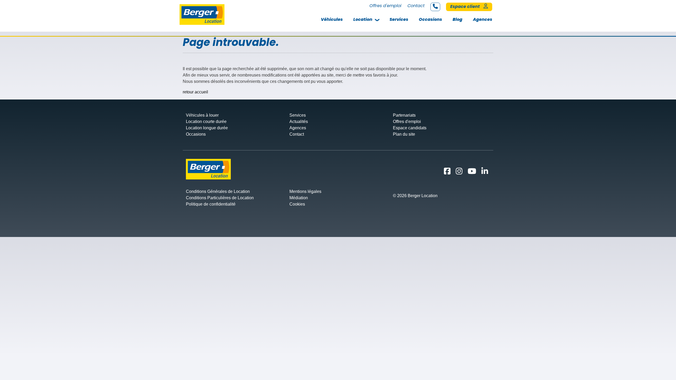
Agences (482, 19)
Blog (457, 19)
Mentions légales (305, 191)
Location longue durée (207, 128)
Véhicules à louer (202, 115)
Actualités (298, 121)
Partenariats (404, 115)
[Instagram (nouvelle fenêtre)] (460, 172)
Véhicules (332, 19)
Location (362, 19)
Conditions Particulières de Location (220, 198)
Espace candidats (409, 128)
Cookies (297, 204)
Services (398, 19)
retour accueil (195, 92)
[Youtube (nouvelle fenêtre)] (473, 172)
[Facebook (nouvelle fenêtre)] (448, 172)
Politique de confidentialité (211, 204)
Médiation (298, 198)
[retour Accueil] (202, 14)
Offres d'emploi (385, 6)
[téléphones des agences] (435, 7)
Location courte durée (206, 121)
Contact (416, 6)
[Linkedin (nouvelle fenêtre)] (485, 172)
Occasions (430, 19)
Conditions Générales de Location (218, 191)
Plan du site (404, 134)
